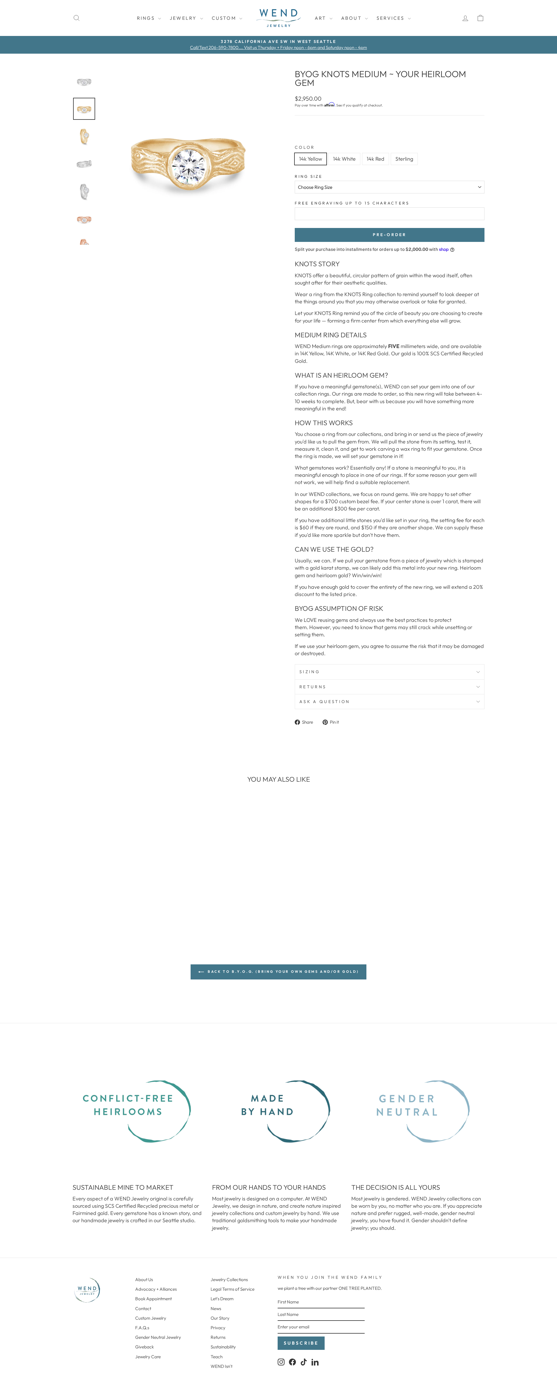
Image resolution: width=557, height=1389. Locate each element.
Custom (225, 18)
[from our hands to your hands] (278, 1111)
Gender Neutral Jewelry (158, 1337)
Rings (147, 18)
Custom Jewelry (150, 1318)
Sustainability (223, 1347)
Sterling (404, 158)
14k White (344, 158)
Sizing (309, 671)
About (352, 18)
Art (321, 18)
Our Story (220, 1318)
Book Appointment (153, 1298)
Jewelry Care (148, 1356)
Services (391, 18)
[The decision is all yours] (417, 1111)
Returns (312, 686)
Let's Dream (222, 1298)
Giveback (144, 1347)
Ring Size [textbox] (309, 176)
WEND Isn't (221, 1366)
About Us (144, 1279)
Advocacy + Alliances (156, 1289)
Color (305, 147)
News (216, 1308)
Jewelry (184, 18)
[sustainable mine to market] (139, 1111)
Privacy (218, 1327)
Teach (217, 1356)
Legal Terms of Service (232, 1289)
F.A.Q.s (142, 1327)
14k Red (375, 158)
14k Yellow (310, 158)
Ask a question (324, 701)
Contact (143, 1308)
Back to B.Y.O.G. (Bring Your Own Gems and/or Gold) (282, 971)
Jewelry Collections (229, 1279)
